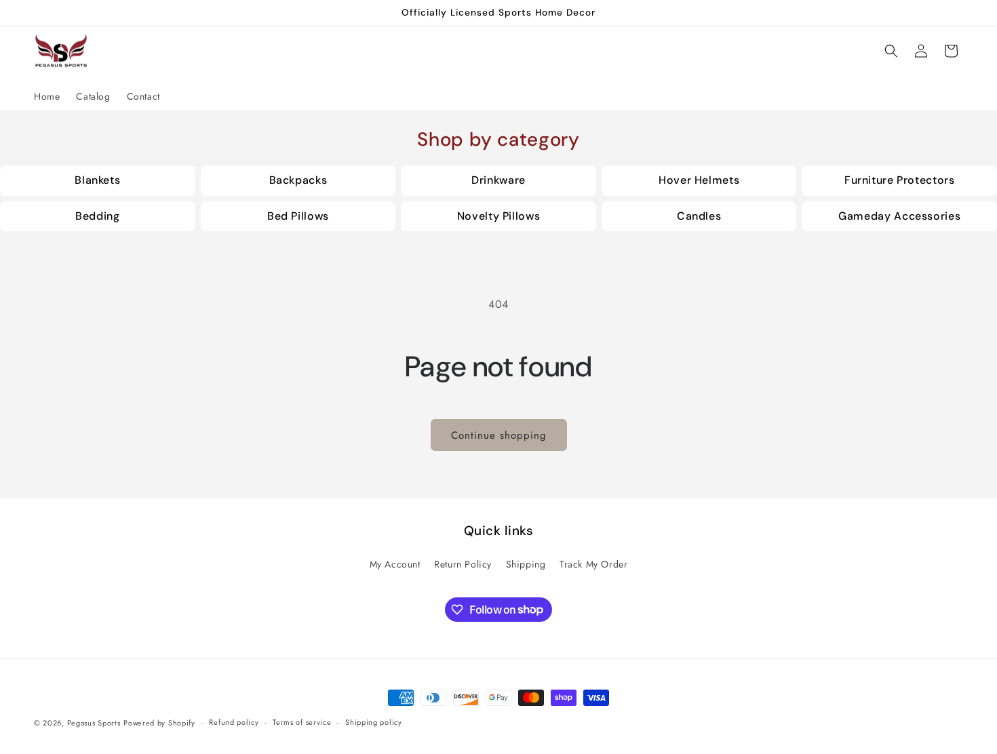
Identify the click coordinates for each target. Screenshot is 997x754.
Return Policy (463, 564)
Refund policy (233, 722)
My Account (395, 564)
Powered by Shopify (159, 722)
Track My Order (593, 564)
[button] (891, 51)
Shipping (526, 564)
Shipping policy (373, 722)
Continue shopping (499, 435)
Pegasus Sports (94, 722)
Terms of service (302, 722)
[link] (97, 180)
